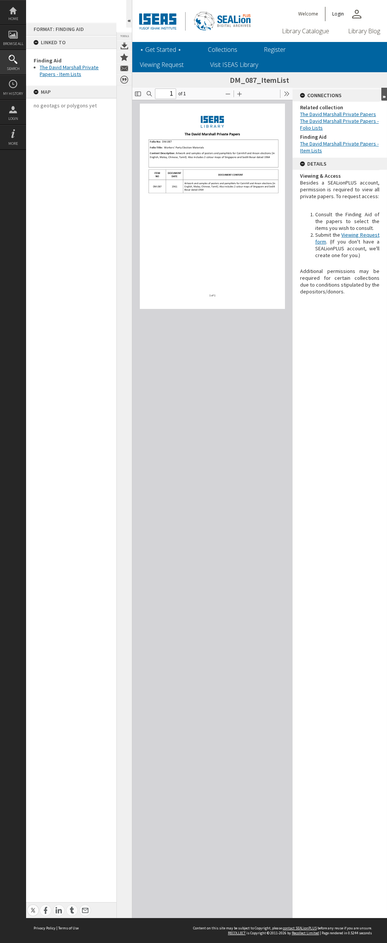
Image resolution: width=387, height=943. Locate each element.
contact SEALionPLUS (300, 928)
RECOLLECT (237, 933)
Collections (222, 49)
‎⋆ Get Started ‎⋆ (160, 49)
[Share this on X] (33, 906)
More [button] (13, 143)
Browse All (13, 43)
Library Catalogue (305, 31)
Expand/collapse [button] (384, 94)
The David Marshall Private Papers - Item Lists (69, 71)
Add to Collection (124, 57)
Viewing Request (162, 64)
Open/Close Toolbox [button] (129, 14)
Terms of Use (68, 928)
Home (13, 18)
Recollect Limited (305, 933)
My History (13, 93)
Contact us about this (124, 68)
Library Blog (364, 31)
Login (13, 118)
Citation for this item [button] (124, 79)
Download (124, 45)
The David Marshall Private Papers (338, 114)
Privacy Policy (45, 928)
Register (275, 49)
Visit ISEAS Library (234, 64)
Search (13, 68)
